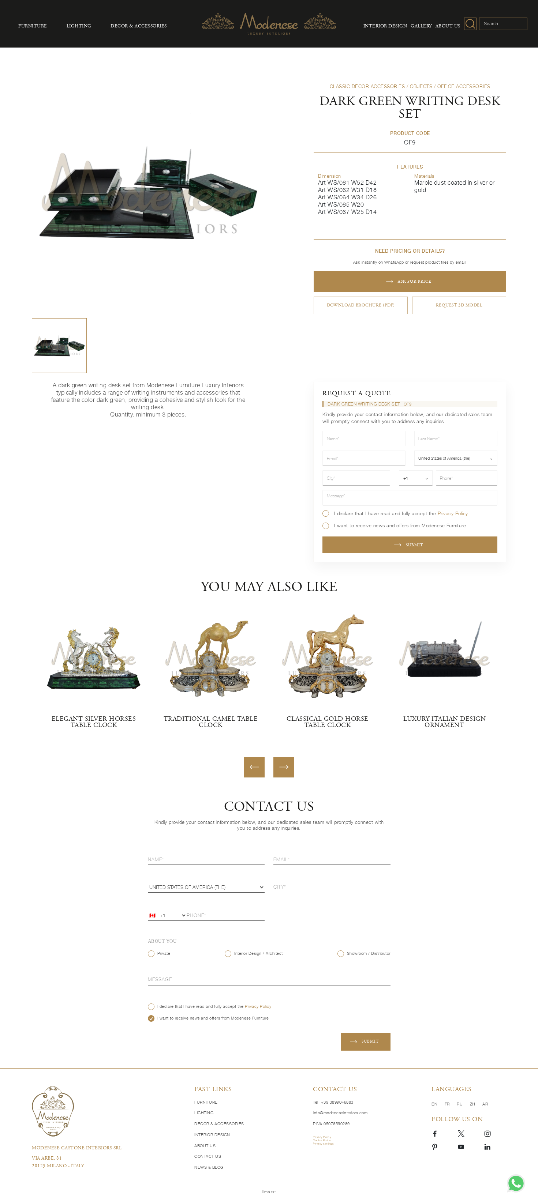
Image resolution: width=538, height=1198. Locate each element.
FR (448, 1104)
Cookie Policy (322, 1140)
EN (435, 1104)
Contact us (207, 1156)
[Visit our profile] (434, 1133)
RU (460, 1104)
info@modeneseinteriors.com (340, 1113)
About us (448, 26)
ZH (473, 1104)
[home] (108, 1111)
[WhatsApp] (516, 1183)
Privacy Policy (453, 513)
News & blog (209, 1167)
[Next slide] (283, 767)
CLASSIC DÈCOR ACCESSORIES (367, 86)
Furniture (32, 26)
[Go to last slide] (254, 767)
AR (485, 1104)
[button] (59, 345)
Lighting (79, 26)
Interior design (385, 26)
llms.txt (269, 1191)
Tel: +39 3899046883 (333, 1102)
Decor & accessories (139, 26)
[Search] (470, 24)
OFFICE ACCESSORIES (463, 86)
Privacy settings (323, 1143)
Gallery (421, 26)
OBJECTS (421, 86)
